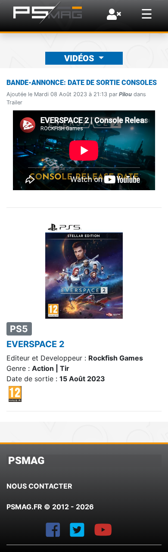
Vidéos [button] (80, 58)
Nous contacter (39, 486)
